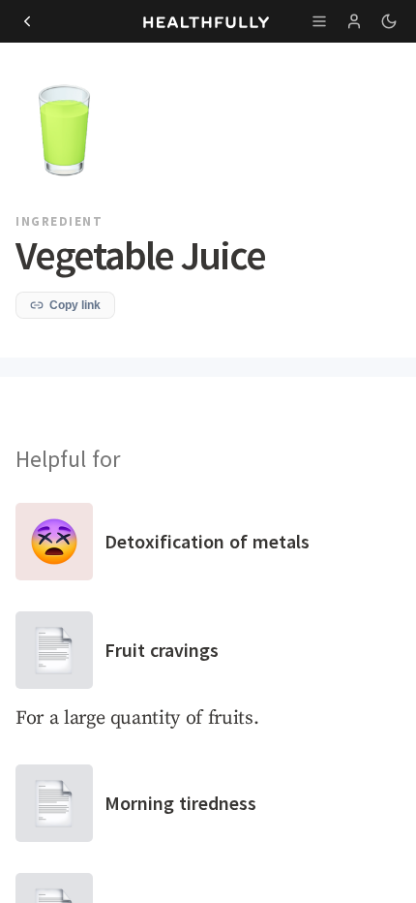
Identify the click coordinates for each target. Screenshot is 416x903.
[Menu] (319, 21)
